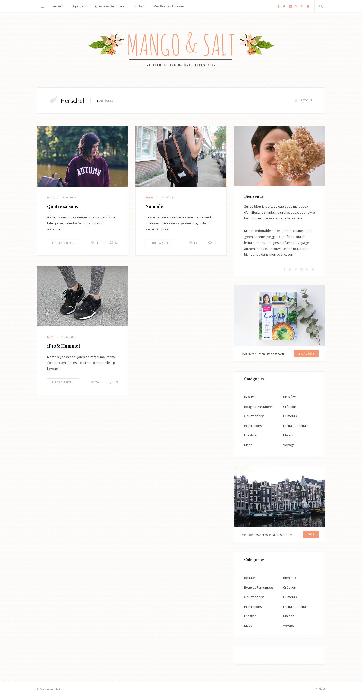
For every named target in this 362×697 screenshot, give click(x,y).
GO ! (311, 534)
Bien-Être (290, 397)
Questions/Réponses (109, 6)
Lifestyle (250, 435)
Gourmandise (254, 416)
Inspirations (253, 425)
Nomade (154, 206)
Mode (51, 197)
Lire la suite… (63, 243)
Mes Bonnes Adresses (169, 6)
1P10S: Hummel (63, 346)
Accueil (58, 6)
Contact (138, 6)
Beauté (249, 397)
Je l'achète (306, 353)
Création (289, 406)
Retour (306, 100)
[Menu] (42, 6)
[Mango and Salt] (181, 50)
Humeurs (290, 416)
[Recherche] (320, 6)
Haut (321, 688)
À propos (79, 6)
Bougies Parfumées (259, 406)
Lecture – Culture (295, 425)
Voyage (289, 445)
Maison (288, 435)
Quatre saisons (62, 206)
